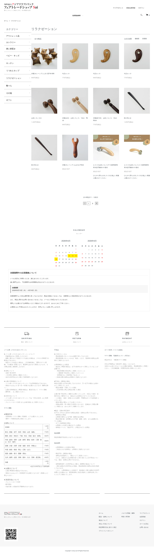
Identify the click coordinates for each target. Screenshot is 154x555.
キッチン (10, 63)
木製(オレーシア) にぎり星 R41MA (42, 73)
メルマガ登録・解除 (128, 513)
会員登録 (143, 517)
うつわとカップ (12, 70)
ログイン (141, 8)
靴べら (9, 85)
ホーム (6, 21)
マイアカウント (118, 8)
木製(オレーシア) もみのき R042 (73, 165)
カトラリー (11, 42)
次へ (96, 203)
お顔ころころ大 (36, 118)
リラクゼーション (16, 21)
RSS (122, 517)
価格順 (137, 38)
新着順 (144, 38)
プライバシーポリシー (106, 531)
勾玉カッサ (66, 73)
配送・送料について (105, 517)
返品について (103, 520)
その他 (9, 93)
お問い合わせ (144, 527)
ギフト (9, 100)
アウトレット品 (12, 35)
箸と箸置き (11, 48)
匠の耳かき (127, 118)
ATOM (128, 517)
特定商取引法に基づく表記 (107, 527)
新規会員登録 (130, 8)
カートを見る (144, 524)
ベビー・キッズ (12, 55)
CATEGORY (76, 15)
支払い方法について (105, 524)
